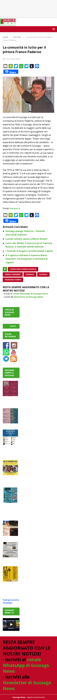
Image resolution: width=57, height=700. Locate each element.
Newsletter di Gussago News (28, 297)
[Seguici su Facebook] (6, 347)
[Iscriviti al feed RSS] (13, 360)
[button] (53, 29)
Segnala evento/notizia (36, 697)
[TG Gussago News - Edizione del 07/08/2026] (11, 624)
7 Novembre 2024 (12, 59)
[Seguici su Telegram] (6, 360)
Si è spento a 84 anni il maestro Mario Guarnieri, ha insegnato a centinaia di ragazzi (27, 259)
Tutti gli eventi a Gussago (11, 601)
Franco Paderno (13, 274)
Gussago (43, 274)
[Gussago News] (8, 24)
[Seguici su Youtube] (13, 353)
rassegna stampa (13, 280)
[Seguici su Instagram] (14, 347)
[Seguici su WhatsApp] (6, 353)
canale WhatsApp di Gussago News (30, 293)
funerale (30, 274)
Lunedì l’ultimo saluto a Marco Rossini (26, 238)
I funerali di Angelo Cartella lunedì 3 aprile (29, 250)
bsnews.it (15, 208)
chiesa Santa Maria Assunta (23, 269)
